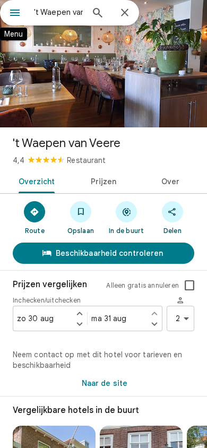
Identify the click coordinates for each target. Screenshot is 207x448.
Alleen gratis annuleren (142, 285)
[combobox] (58, 12)
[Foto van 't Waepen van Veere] (103, 63)
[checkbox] (189, 285)
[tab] (35, 180)
